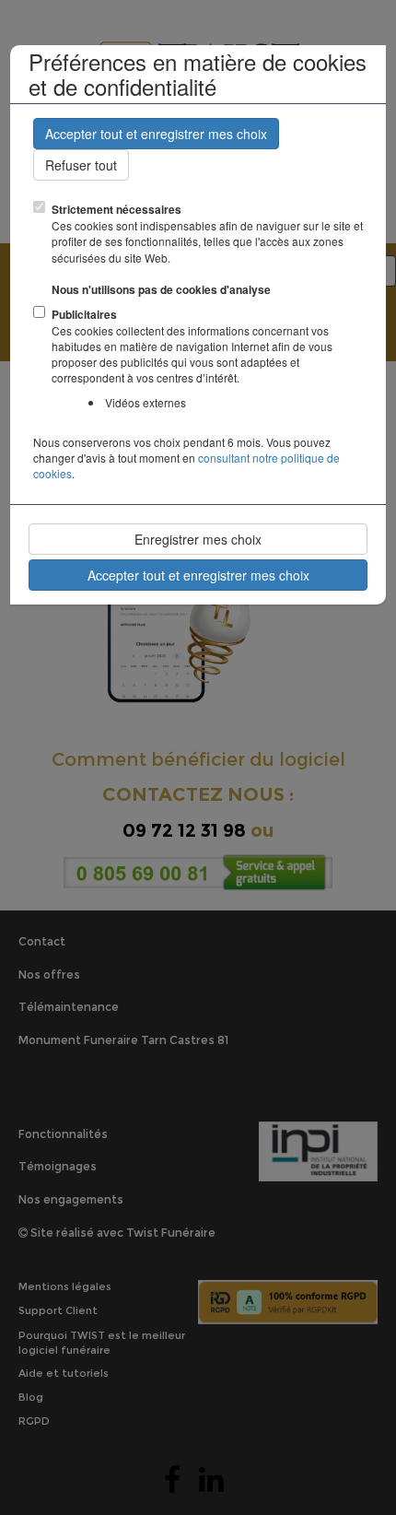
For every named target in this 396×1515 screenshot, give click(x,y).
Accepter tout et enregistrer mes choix (156, 133)
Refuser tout (81, 165)
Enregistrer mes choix (198, 539)
